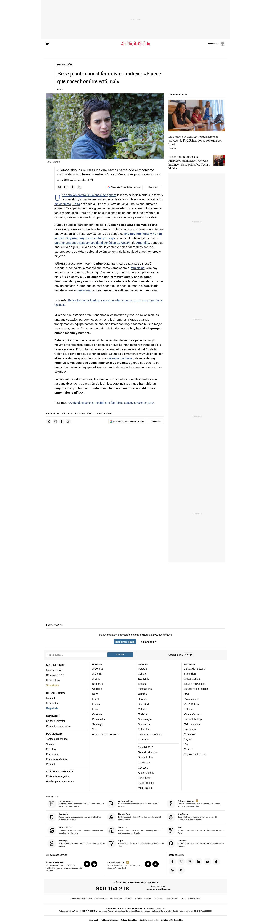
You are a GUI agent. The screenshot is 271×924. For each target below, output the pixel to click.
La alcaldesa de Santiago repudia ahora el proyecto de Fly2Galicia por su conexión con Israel (195, 140)
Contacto (51, 764)
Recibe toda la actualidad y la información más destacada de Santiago (82, 843)
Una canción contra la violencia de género (89, 195)
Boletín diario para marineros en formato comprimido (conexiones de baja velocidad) (198, 817)
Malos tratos (67, 413)
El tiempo (143, 739)
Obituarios (143, 729)
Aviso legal (93, 920)
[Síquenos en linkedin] (198, 861)
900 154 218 (112, 888)
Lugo (95, 709)
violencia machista (119, 358)
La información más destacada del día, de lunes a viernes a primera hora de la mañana (81, 803)
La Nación (123, 242)
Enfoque (188, 709)
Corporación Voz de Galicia (81, 899)
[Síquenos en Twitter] (181, 861)
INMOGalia (52, 754)
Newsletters (52, 703)
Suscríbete (52, 685)
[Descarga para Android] (94, 864)
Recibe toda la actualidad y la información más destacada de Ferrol (201, 830)
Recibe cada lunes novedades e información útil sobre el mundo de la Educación (80, 817)
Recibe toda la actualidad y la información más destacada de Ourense (201, 843)
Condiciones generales (148, 920)
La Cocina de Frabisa (196, 688)
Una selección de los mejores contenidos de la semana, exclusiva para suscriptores (199, 803)
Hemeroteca (53, 680)
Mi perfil (50, 698)
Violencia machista (103, 413)
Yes (186, 744)
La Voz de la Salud (194, 668)
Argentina (142, 242)
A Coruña (97, 668)
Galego (188, 654)
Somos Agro (145, 719)
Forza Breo (144, 777)
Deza (95, 693)
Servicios (51, 743)
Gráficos (142, 714)
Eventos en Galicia (56, 759)
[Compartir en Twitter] (79, 187)
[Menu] (48, 43)
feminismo (138, 268)
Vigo (94, 729)
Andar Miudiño (146, 772)
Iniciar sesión (148, 641)
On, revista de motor (195, 754)
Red (186, 693)
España (142, 683)
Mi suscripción (54, 670)
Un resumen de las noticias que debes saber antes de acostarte (138, 803)
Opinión (142, 693)
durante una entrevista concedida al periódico (85, 242)
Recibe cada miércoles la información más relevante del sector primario (139, 817)
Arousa (96, 678)
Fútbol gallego (146, 782)
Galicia (142, 673)
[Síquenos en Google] (181, 870)
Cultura (142, 709)
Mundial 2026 (145, 747)
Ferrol (95, 698)
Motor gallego (145, 787)
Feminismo (79, 413)
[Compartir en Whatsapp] (59, 187)
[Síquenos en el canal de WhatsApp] (172, 870)
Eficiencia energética (57, 776)
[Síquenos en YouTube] (207, 861)
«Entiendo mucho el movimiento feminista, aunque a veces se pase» (111, 402)
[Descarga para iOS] (87, 864)
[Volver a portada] (135, 43)
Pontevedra (98, 719)
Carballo (97, 688)
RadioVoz (128, 899)
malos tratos (62, 204)
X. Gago (172, 148)
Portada (142, 668)
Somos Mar (144, 724)
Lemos (96, 704)
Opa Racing (144, 762)
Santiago (97, 724)
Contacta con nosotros (58, 726)
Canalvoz (148, 899)
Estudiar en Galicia (194, 683)
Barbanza (97, 683)
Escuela (188, 749)
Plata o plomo (191, 698)
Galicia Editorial (194, 899)
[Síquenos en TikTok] (216, 861)
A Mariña (97, 673)
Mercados (189, 734)
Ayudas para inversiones (60, 781)
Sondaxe (138, 899)
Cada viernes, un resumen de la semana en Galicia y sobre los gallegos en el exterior (81, 830)
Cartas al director (55, 721)
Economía (143, 678)
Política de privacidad (109, 920)
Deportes (143, 698)
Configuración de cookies (172, 920)
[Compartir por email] (66, 187)
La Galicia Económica (150, 734)
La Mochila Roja (193, 719)
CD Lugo (143, 767)
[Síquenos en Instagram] (190, 861)
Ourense (97, 714)
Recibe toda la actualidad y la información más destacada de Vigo (141, 843)
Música (89, 413)
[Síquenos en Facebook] (172, 861)
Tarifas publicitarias (57, 738)
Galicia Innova (192, 724)
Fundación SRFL (101, 899)
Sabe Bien (190, 673)
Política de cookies (129, 920)
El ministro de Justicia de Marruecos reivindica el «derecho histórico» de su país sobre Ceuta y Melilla (189, 162)
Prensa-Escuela (172, 899)
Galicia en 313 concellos (106, 734)
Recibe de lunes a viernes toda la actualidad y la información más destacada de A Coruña (141, 830)
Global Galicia (192, 678)
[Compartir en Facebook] (72, 187)
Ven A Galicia (191, 704)
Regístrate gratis (125, 641)
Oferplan (51, 749)
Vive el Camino (192, 714)
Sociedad (143, 704)
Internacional (145, 688)
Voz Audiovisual (116, 899)
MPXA (183, 899)
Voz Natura (158, 899)
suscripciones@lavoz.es (158, 889)
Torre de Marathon (148, 752)
